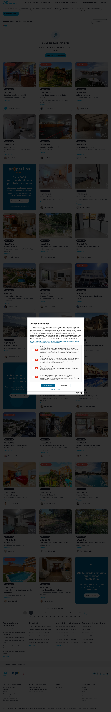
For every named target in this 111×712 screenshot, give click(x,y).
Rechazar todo (63, 385)
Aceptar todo (48, 385)
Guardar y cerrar (55, 389)
